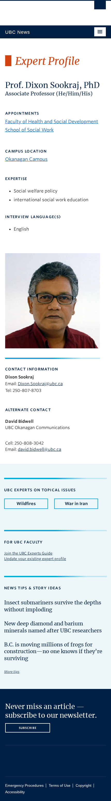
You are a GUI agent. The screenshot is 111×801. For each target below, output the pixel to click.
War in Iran (76, 503)
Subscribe (28, 728)
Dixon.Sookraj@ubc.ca (40, 383)
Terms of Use (59, 786)
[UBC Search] (100, 6)
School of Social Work (29, 130)
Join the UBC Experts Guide (28, 553)
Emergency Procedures (24, 786)
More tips (11, 672)
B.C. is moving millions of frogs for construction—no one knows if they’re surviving (53, 651)
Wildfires (26, 503)
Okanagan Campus (26, 159)
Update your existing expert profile (35, 559)
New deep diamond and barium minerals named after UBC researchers (53, 627)
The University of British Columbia (40, 10)
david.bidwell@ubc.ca (39, 449)
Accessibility (15, 792)
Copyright (83, 786)
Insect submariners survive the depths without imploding (52, 606)
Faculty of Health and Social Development (51, 121)
